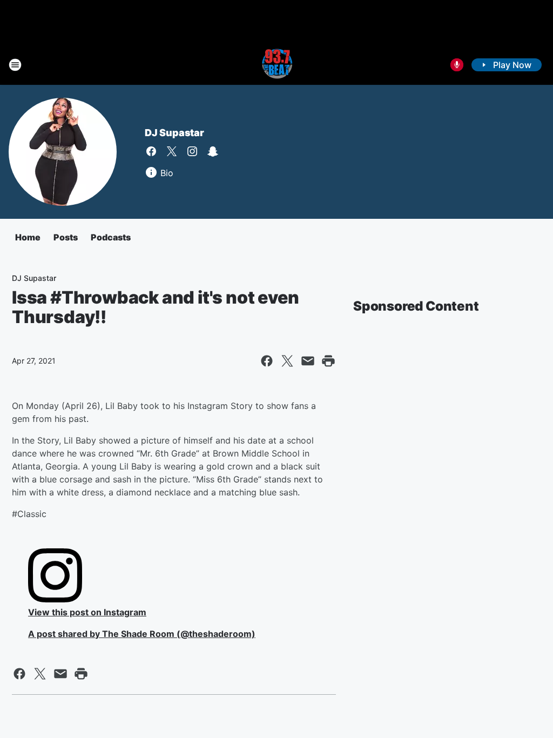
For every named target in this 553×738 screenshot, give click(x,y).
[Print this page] (328, 360)
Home (28, 237)
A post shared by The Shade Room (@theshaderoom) (141, 633)
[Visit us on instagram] (192, 151)
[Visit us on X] (171, 151)
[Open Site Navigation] (15, 64)
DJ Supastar (174, 132)
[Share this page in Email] (307, 360)
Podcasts (111, 237)
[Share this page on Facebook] (266, 360)
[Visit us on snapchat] (212, 151)
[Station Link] (276, 65)
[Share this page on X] (287, 360)
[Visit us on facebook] (151, 151)
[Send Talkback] (456, 64)
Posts (65, 237)
